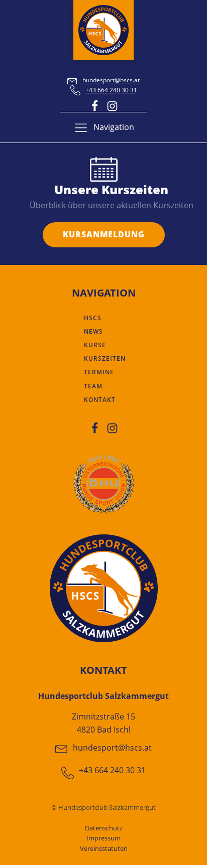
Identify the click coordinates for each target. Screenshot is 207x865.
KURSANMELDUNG (104, 234)
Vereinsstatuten (104, 848)
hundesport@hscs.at (111, 80)
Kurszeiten (105, 358)
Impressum (103, 837)
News (93, 331)
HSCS (92, 318)
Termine (99, 372)
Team (93, 386)
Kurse (95, 345)
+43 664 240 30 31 (111, 90)
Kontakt (100, 399)
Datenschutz (104, 827)
